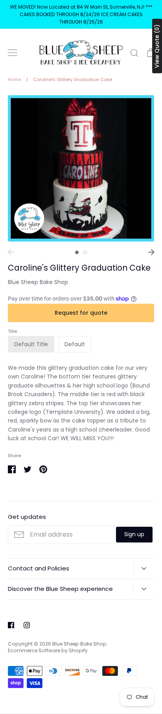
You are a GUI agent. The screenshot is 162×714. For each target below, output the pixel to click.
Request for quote (81, 313)
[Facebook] (11, 625)
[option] (81, 168)
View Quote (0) (157, 46)
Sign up (134, 534)
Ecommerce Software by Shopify (48, 650)
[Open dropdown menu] (143, 568)
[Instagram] (27, 625)
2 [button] (85, 252)
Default (74, 344)
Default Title (31, 344)
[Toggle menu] (12, 52)
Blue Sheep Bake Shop (38, 282)
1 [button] (77, 252)
